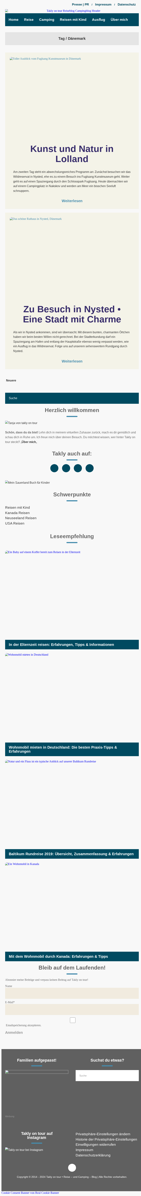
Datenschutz (127, 4)
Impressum (103, 4)
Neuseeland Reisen (21, 518)
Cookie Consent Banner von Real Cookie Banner (30, 1192)
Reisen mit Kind (17, 507)
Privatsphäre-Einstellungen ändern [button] (103, 1134)
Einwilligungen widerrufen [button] (96, 1144)
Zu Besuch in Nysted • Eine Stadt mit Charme (73, 314)
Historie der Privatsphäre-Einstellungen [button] (106, 1139)
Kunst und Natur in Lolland (73, 154)
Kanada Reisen (17, 513)
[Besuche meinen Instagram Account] (36, 1150)
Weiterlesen (72, 201)
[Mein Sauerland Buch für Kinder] (72, 482)
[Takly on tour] (72, 423)
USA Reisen (14, 523)
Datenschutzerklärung (93, 1155)
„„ (29, 442)
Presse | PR (80, 4)
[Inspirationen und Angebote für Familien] (36, 1091)
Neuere (11, 380)
